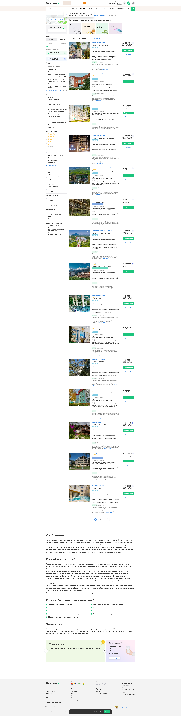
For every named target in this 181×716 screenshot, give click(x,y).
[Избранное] (124, 3)
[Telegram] (102, 684)
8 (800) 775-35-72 (128, 690)
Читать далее (105, 69)
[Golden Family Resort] (79, 208)
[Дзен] (99, 684)
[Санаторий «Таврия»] (79, 368)
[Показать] (133, 9)
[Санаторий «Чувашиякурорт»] (79, 82)
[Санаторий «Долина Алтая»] (79, 51)
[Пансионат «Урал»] (79, 494)
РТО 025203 (123, 707)
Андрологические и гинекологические (99, 15)
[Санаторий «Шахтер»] (79, 114)
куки (79, 711)
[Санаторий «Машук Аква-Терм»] (79, 239)
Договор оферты (77, 706)
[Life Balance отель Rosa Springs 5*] (79, 272)
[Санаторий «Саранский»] (79, 335)
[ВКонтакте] (97, 684)
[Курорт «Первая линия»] (79, 462)
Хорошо (107, 711)
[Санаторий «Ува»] (79, 304)
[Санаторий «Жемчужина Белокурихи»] (79, 144)
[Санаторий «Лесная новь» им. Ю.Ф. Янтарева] (79, 398)
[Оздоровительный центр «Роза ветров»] (79, 176)
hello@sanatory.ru (128, 694)
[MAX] (105, 684)
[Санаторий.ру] (54, 3)
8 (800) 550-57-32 (114, 3)
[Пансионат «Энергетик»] (79, 431)
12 (105, 519)
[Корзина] (128, 3)
